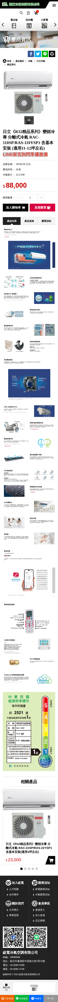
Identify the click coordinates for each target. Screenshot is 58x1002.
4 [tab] (33, 869)
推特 (38, 54)
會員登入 (40, 910)
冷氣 (30, 61)
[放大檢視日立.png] (29, 91)
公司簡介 (14, 910)
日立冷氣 (41, 61)
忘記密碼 (40, 920)
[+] (41, 197)
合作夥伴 (14, 894)
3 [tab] (29, 869)
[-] (19, 197)
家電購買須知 (42, 889)
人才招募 (14, 889)
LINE (45, 54)
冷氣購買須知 (42, 894)
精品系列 (11, 64)
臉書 (31, 54)
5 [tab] (36, 869)
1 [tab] (21, 869)
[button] (3, 25)
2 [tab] (25, 869)
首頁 (9, 61)
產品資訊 (19, 61)
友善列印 (52, 54)
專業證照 (14, 915)
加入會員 (40, 915)
